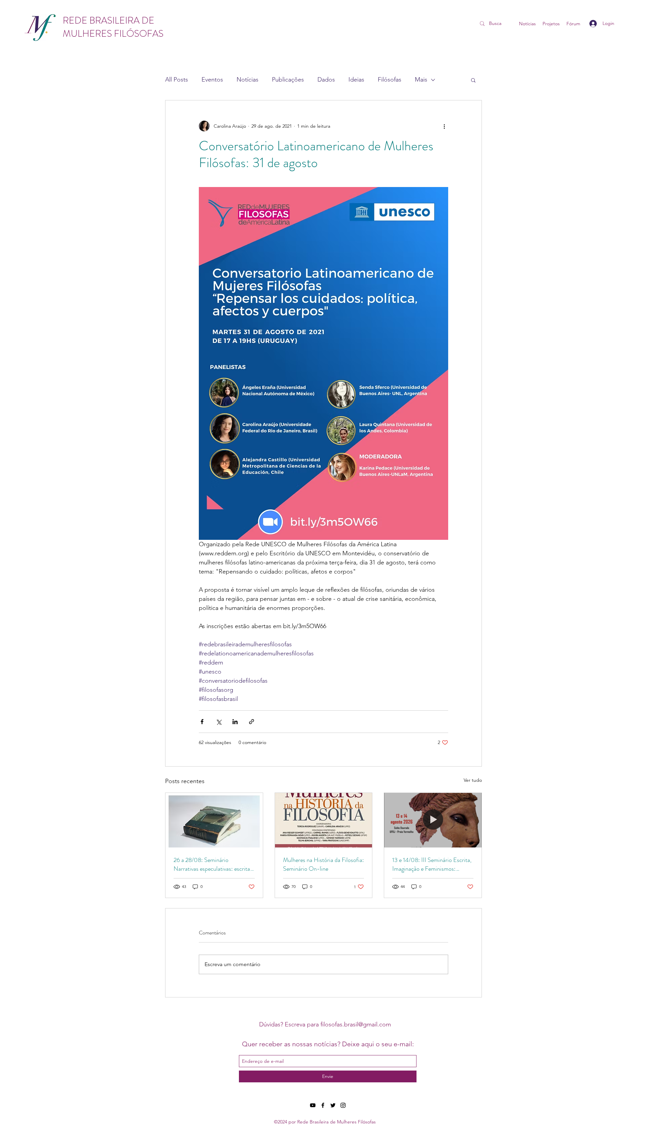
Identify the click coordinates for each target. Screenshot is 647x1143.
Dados (326, 79)
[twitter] (333, 1105)
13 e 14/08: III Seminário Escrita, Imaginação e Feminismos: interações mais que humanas (431, 864)
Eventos (212, 79)
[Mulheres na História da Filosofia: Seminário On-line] (323, 820)
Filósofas (389, 79)
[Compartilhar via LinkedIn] (235, 721)
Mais (421, 79)
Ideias (356, 79)
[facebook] (322, 1105)
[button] (473, 80)
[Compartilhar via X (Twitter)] (218, 721)
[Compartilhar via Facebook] (202, 721)
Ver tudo (473, 780)
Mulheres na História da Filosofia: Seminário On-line (323, 864)
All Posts (176, 79)
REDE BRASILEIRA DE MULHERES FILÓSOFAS (113, 27)
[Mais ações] (444, 126)
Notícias (247, 79)
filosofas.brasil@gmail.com (355, 1024)
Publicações (288, 79)
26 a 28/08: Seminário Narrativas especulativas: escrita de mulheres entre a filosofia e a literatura (212, 864)
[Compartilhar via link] (251, 721)
